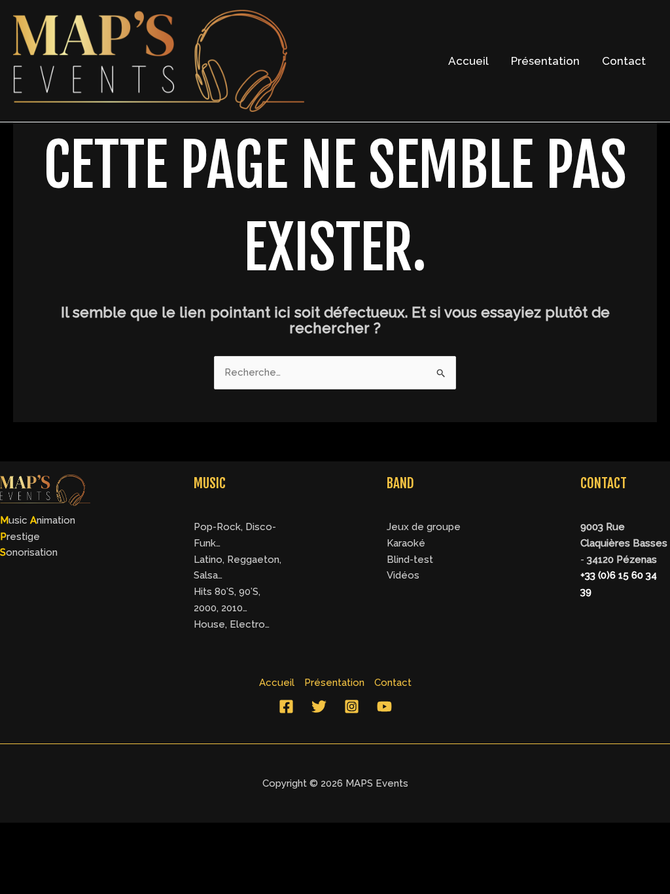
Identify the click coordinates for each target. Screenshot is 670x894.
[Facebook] (286, 706)
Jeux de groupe (424, 527)
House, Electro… (232, 624)
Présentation (545, 60)
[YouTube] (384, 706)
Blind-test (410, 559)
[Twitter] (318, 706)
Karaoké (406, 543)
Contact (624, 60)
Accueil (468, 60)
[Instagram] (351, 706)
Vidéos (403, 575)
